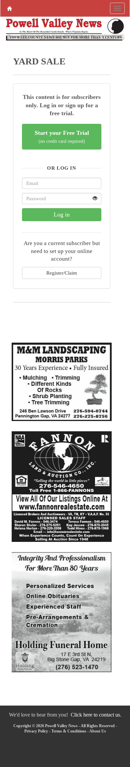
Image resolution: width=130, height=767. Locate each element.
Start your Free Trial (62, 136)
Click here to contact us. (96, 715)
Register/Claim (61, 273)
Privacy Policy (36, 731)
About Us (97, 731)
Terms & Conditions (68, 731)
